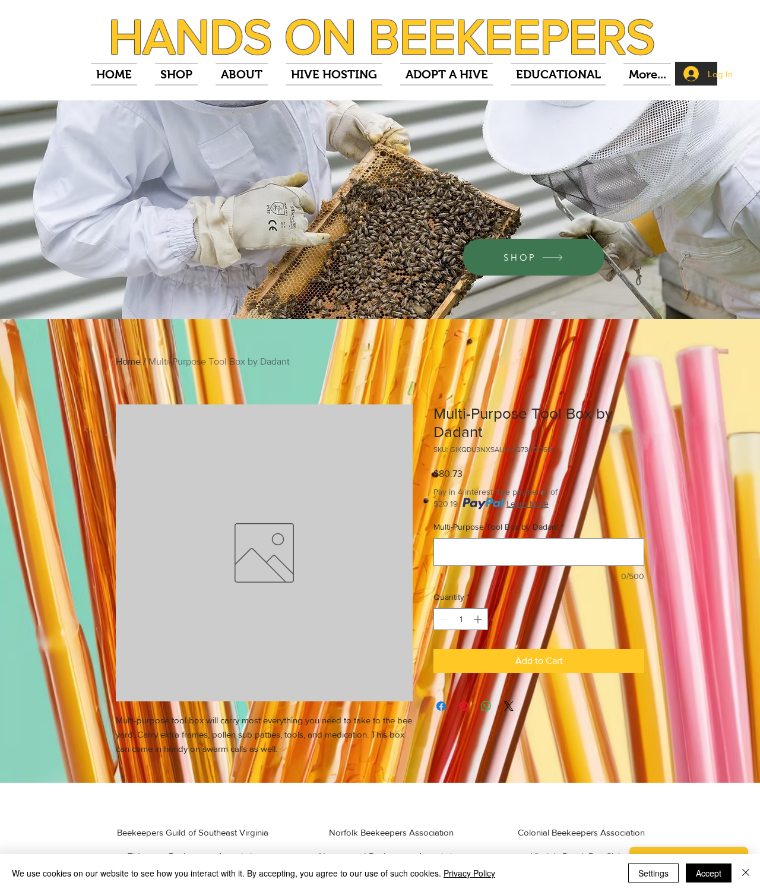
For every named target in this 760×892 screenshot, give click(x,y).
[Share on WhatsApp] (486, 706)
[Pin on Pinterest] (464, 706)
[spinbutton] (460, 619)
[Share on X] (509, 706)
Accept (708, 873)
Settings (653, 873)
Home (128, 361)
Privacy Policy (469, 873)
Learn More (527, 503)
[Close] (746, 872)
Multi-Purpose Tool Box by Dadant (498, 527)
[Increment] (478, 619)
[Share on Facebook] (441, 706)
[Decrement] (442, 619)
